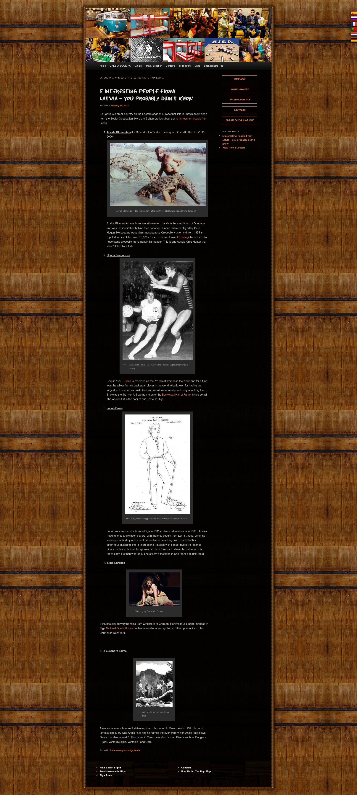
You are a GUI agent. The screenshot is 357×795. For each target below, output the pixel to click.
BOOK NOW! (239, 79)
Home (102, 65)
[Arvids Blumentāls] (157, 174)
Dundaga (183, 237)
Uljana (127, 381)
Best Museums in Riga (113, 771)
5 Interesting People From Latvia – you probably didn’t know (238, 139)
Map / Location (154, 65)
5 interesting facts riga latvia (125, 750)
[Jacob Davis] (157, 464)
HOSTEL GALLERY (240, 89)
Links (197, 65)
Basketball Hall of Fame (176, 394)
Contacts (171, 65)
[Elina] (154, 589)
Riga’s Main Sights (110, 767)
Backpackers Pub (213, 65)
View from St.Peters (233, 147)
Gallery (138, 65)
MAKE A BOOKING (120, 65)
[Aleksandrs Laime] (154, 683)
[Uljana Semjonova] (157, 310)
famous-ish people (190, 118)
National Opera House (119, 628)
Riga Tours (185, 65)
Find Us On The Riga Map (240, 120)
